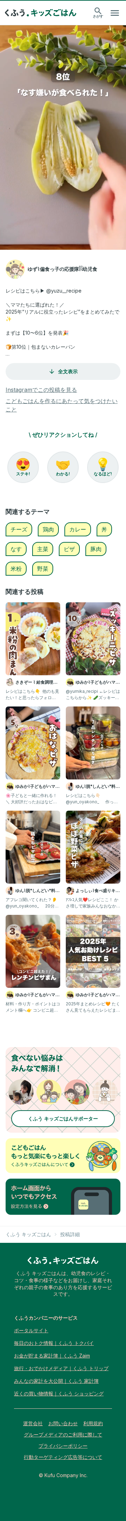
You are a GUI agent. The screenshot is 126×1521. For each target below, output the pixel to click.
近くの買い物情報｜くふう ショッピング (59, 1393)
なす (16, 548)
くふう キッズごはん (28, 1234)
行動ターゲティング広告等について (63, 1457)
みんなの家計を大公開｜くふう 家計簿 (56, 1381)
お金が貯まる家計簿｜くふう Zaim (52, 1356)
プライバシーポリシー (63, 1446)
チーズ (18, 529)
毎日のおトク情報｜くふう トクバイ (54, 1343)
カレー (77, 529)
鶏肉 (48, 529)
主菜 (42, 548)
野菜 (42, 568)
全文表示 (68, 371)
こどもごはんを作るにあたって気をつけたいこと (62, 405)
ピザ (69, 548)
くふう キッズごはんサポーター (63, 1118)
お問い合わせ (63, 1423)
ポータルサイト (31, 1330)
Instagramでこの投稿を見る (41, 389)
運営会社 (33, 1423)
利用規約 (93, 1423)
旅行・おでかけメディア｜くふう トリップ (61, 1368)
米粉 (16, 568)
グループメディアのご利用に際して (63, 1435)
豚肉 (96, 548)
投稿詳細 (70, 1234)
